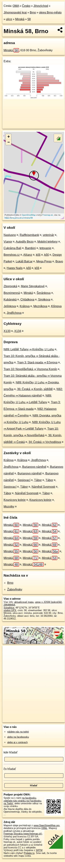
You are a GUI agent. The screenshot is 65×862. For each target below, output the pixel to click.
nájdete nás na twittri (18, 731)
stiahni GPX (10, 610)
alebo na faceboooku (18, 737)
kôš (38, 254)
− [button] (8, 142)
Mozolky (9, 506)
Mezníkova (40, 306)
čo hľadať (10, 768)
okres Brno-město (50, 12)
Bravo (59, 261)
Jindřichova (14, 312)
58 (29, 19)
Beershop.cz (12, 254)
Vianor (8, 241)
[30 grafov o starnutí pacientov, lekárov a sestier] (34, 97)
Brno (33, 12)
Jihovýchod (40, 5)
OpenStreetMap (29, 214)
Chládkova (27, 299)
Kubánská (10, 299)
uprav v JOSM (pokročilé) (48, 602)
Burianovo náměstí (34, 466)
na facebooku (29, 798)
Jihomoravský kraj (15, 12)
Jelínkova (10, 306)
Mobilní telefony (47, 241)
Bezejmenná (12, 292)
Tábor (38, 480)
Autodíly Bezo (25, 241)
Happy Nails (15, 268)
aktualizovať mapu (24, 602)
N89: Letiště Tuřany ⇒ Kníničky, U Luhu (29, 349)
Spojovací (24, 480)
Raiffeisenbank (29, 234)
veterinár (48, 234)
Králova (25, 306)
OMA (16, 5)
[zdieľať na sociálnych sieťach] (60, 30)
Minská (19, 19)
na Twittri (8, 803)
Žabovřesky (14, 589)
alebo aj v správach (17, 742)
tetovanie (45, 248)
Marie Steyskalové (33, 286)
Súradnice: (9, 607)
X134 (17, 331)
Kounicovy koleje (15, 499)
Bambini (30, 248)
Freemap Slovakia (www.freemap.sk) (23, 833)
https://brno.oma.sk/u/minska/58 (19, 217)
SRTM (39, 850)
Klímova (56, 306)
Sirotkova (44, 299)
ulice (9, 19)
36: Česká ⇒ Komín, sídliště (35, 389)
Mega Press (44, 261)
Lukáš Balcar (24, 261)
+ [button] (8, 136)
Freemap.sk (47, 214)
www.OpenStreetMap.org (46, 825)
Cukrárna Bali (12, 248)
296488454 (9, 604)
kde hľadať (11, 752)
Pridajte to (29, 853)
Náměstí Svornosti (43, 486)
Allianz (27, 254)
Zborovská (10, 286)
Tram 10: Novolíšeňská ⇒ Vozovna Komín (30, 369)
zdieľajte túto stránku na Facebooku (22, 800)
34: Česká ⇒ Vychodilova (45, 441)
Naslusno (10, 234)
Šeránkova (44, 292)
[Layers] (58, 138)
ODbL (44, 828)
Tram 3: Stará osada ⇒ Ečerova (37, 362)
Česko (26, 5)
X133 (7, 331)
